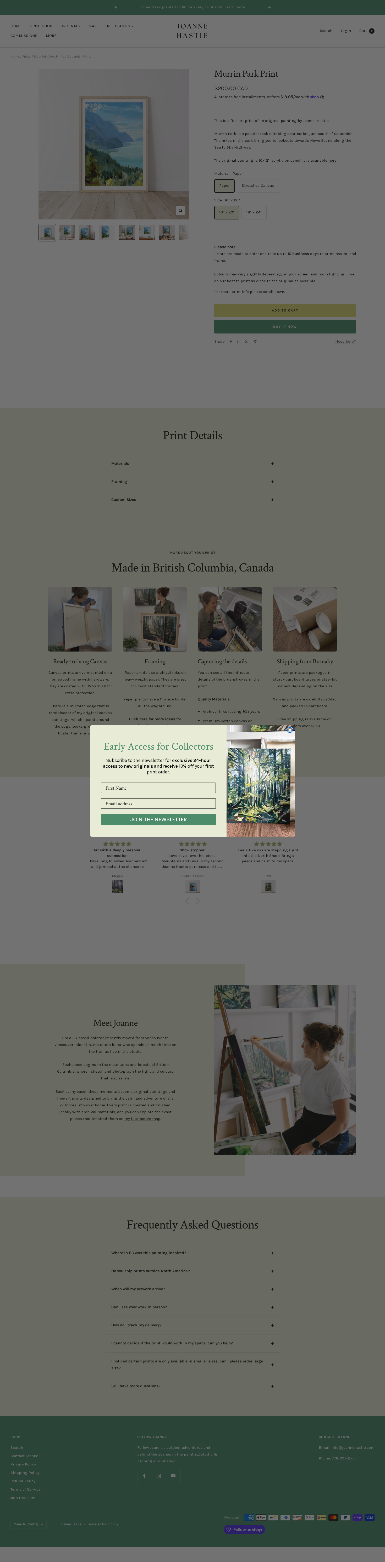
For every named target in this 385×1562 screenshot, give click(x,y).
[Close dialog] (290, 730)
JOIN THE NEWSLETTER (158, 819)
